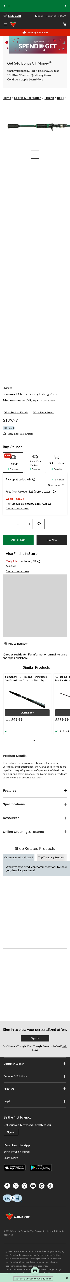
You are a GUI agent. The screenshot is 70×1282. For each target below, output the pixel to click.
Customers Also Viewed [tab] (18, 857)
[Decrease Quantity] (6, 524)
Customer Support (14, 1063)
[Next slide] (65, 6)
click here (22, 657)
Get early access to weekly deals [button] (33, 1278)
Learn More (11, 1157)
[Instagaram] (24, 1186)
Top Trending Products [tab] (52, 857)
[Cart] (64, 24)
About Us (9, 1088)
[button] (33, 480)
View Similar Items (43, 412)
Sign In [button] (35, 1038)
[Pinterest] (42, 1186)
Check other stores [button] (17, 508)
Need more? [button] (55, 484)
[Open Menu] (5, 24)
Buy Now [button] (52, 539)
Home (7, 97)
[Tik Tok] (50, 1186)
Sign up (11, 1132)
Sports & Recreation (27, 97)
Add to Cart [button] (18, 539)
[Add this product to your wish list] (39, 524)
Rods (60, 97)
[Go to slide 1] (35, 154)
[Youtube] (33, 1186)
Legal (7, 1101)
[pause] (9, 6)
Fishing (49, 97)
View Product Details (16, 412)
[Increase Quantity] (29, 524)
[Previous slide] (4, 6)
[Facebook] (7, 1186)
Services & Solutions (15, 1076)
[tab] (13, 462)
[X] (16, 1186)
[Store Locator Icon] (5, 16)
